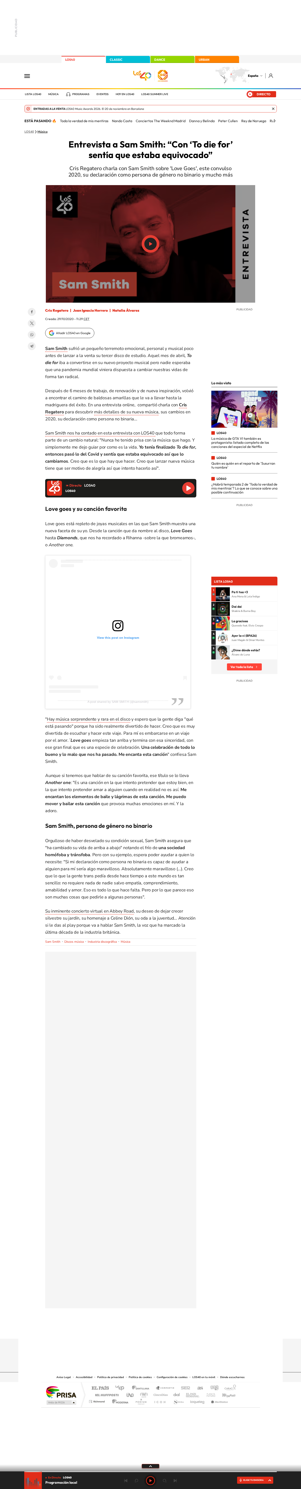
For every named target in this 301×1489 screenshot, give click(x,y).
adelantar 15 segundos (164, 1480)
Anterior (125, 1480)
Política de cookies (140, 1377)
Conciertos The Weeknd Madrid (161, 121)
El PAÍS (100, 1388)
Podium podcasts (141, 1400)
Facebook (32, 312)
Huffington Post (106, 1394)
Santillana (142, 1388)
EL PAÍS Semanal (193, 1394)
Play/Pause (150, 244)
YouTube (141, 1330)
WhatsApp (32, 335)
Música (53, 94)
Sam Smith (52, 942)
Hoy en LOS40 (125, 94)
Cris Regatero (56, 310)
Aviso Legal (63, 1377)
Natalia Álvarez (125, 310)
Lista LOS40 (33, 94)
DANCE (159, 60)
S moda (178, 1400)
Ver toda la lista (241, 667)
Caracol (229, 1388)
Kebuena (225, 1394)
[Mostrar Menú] (30, 76)
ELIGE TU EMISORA (253, 1480)
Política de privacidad (110, 1377)
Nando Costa (122, 121)
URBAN (204, 60)
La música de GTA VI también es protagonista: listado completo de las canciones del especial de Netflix (240, 442)
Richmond (97, 1400)
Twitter (32, 323)
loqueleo (198, 1400)
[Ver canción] (223, 594)
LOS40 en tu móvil (203, 1377)
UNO (130, 1394)
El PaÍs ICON (160, 1400)
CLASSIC (116, 60)
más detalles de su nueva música (126, 412)
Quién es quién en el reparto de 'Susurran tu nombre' (243, 465)
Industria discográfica (102, 942)
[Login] (271, 75)
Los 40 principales (121, 1388)
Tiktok (132, 1330)
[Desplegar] (150, 1466)
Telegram (32, 346)
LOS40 (70, 60)
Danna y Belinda (202, 121)
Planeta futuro (209, 1394)
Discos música (74, 942)
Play (150, 1480)
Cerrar (273, 108)
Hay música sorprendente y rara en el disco (88, 719)
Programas (80, 94)
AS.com (198, 1388)
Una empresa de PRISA (61, 1392)
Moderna (119, 1400)
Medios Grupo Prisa (61, 1402)
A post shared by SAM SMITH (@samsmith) (118, 701)
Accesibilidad (84, 1377)
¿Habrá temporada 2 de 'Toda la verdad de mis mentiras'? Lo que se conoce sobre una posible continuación (244, 488)
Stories (176, 1330)
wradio (143, 1394)
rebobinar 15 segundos (136, 1480)
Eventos (103, 94)
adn (213, 1388)
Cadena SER (184, 1388)
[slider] (150, 1471)
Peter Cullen (228, 121)
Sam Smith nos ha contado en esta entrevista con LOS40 (100, 433)
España (253, 76)
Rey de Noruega (253, 121)
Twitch (168, 1330)
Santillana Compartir (165, 1388)
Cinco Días (160, 1394)
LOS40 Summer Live (154, 94)
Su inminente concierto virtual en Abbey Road (89, 911)
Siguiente (175, 1480)
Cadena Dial (176, 1394)
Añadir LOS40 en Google (73, 333)
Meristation (219, 1400)
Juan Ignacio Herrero (90, 310)
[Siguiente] (274, 121)
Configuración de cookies (172, 1377)
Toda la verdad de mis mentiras (84, 121)
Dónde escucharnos (232, 1377)
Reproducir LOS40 (188, 488)
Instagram (124, 1330)
